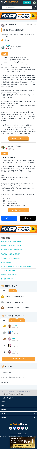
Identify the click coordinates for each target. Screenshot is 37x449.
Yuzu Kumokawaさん (11, 145)
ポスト (29, 218)
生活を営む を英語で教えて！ (9, 270)
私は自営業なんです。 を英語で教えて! (12, 250)
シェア (10, 218)
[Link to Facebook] (14, 428)
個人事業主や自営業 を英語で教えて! (11, 254)
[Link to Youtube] (18, 428)
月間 (12, 291)
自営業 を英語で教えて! (7, 262)
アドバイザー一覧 (18, 359)
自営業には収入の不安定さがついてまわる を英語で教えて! (17, 266)
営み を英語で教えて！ (7, 279)
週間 (4, 291)
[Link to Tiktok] (26, 428)
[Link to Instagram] (22, 428)
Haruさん (7, 45)
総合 (21, 320)
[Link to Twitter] (10, 428)
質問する (27, 3)
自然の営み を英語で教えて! (9, 275)
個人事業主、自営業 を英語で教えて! (11, 258)
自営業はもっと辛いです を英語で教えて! (12, 246)
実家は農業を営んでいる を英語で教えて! (12, 241)
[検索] (34, 7)
